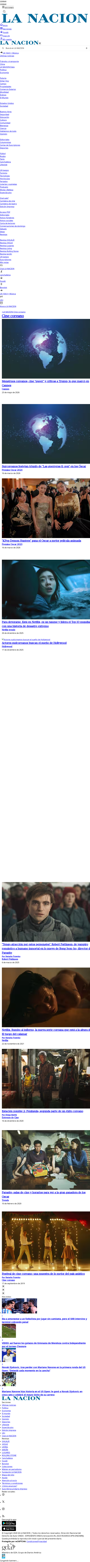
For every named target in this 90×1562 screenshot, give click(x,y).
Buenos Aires (6, 111)
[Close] (3, 1286)
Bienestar (4, 125)
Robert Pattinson (10, 959)
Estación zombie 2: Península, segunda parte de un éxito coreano (42, 1111)
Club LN (6, 36)
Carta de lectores (7, 223)
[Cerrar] (39, 43)
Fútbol (3, 153)
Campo (3, 83)
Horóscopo (5, 178)
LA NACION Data (7, 67)
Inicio (5, 25)
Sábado (3, 229)
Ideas (2, 231)
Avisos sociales (6, 220)
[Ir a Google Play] (9, 1525)
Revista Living (6, 248)
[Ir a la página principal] (45, 22)
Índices (3, 95)
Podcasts (4, 187)
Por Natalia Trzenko (11, 956)
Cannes (5, 389)
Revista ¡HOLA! (6, 243)
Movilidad (4, 92)
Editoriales (4, 139)
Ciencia (3, 128)
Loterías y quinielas (8, 184)
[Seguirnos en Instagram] (3, 1509)
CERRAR (3, 1)
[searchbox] (44, 48)
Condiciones (32, 1541)
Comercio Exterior (8, 89)
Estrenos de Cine (10, 1118)
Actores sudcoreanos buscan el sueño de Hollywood (34, 643)
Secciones (7, 29)
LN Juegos (4, 170)
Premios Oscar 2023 (12, 544)
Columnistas (5, 142)
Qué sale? (4, 198)
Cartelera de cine (7, 201)
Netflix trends (8, 630)
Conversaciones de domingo (12, 226)
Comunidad (5, 123)
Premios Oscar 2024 (12, 470)
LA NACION (7, 312)
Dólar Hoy (4, 81)
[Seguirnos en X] (3, 1502)
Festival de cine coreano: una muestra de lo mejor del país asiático (43, 1274)
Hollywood (7, 647)
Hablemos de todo (8, 131)
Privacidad (42, 1541)
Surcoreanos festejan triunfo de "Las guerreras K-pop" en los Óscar (44, 466)
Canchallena (5, 162)
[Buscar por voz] (86, 48)
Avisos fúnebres (7, 217)
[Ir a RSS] (3, 1516)
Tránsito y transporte (9, 61)
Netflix (5, 1041)
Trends (5, 1200)
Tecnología (5, 176)
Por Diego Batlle (9, 1115)
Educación (4, 117)
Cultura (3, 120)
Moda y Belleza (6, 190)
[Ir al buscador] (4, 11)
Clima (2, 64)
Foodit (5, 32)
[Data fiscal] (3, 1558)
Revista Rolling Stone (9, 251)
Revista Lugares (7, 245)
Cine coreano (19, 312)
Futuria (3, 78)
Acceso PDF (5, 212)
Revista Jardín (6, 254)
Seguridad (4, 114)
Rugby (3, 156)
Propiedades (5, 86)
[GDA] (8, 1550)
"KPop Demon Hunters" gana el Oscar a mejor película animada (41, 540)
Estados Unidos (7, 103)
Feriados (4, 181)
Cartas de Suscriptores (10, 145)
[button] (45, 174)
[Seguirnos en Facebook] (3, 1495)
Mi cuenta (7, 39)
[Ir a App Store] (9, 1530)
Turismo (3, 173)
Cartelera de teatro (8, 203)
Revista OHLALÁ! (7, 240)
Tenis (2, 159)
